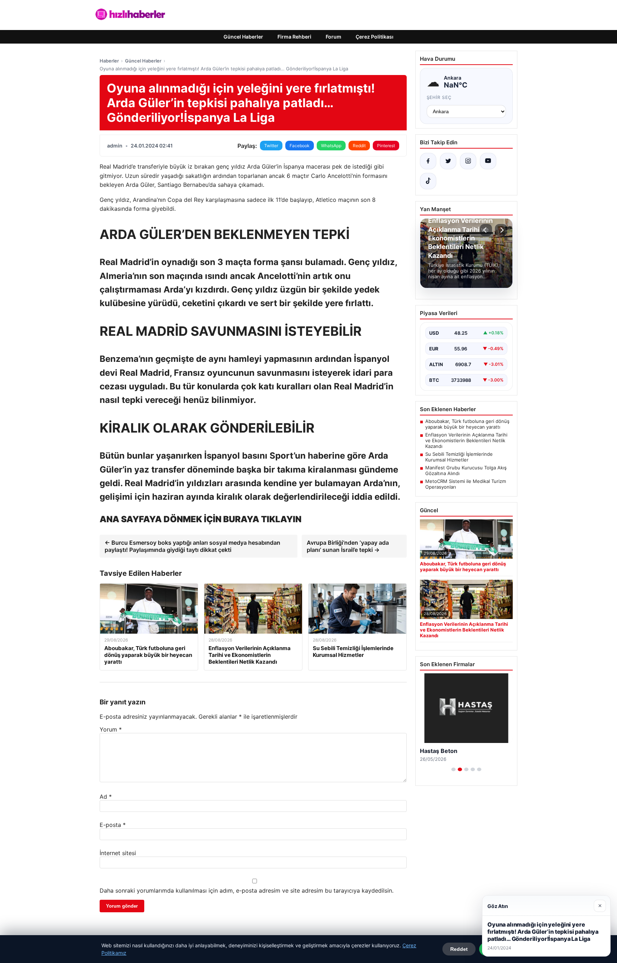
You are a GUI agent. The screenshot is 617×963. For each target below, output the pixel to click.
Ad (106, 796)
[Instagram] (468, 161)
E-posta (113, 824)
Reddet (459, 949)
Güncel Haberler (243, 37)
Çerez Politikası (374, 37)
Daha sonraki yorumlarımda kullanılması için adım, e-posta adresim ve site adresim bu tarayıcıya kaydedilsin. (246, 890)
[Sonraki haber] (501, 230)
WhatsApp (331, 145)
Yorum (111, 729)
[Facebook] (428, 161)
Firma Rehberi (294, 37)
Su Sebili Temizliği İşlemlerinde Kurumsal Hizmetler (459, 457)
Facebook (300, 145)
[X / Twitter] (448, 161)
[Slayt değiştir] (453, 769)
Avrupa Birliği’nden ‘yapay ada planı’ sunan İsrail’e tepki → (348, 546)
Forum (333, 37)
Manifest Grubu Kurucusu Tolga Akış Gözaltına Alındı (466, 470)
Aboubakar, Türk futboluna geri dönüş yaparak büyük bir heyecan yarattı (467, 424)
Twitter (271, 145)
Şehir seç (439, 97)
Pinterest (386, 145)
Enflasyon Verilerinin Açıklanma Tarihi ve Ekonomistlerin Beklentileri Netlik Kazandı (466, 440)
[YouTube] (488, 161)
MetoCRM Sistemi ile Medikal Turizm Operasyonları (465, 484)
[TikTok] (428, 181)
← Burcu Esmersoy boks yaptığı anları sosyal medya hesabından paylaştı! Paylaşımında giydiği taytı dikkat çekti (192, 546)
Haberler (109, 61)
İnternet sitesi (118, 853)
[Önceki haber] (486, 230)
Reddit (359, 145)
